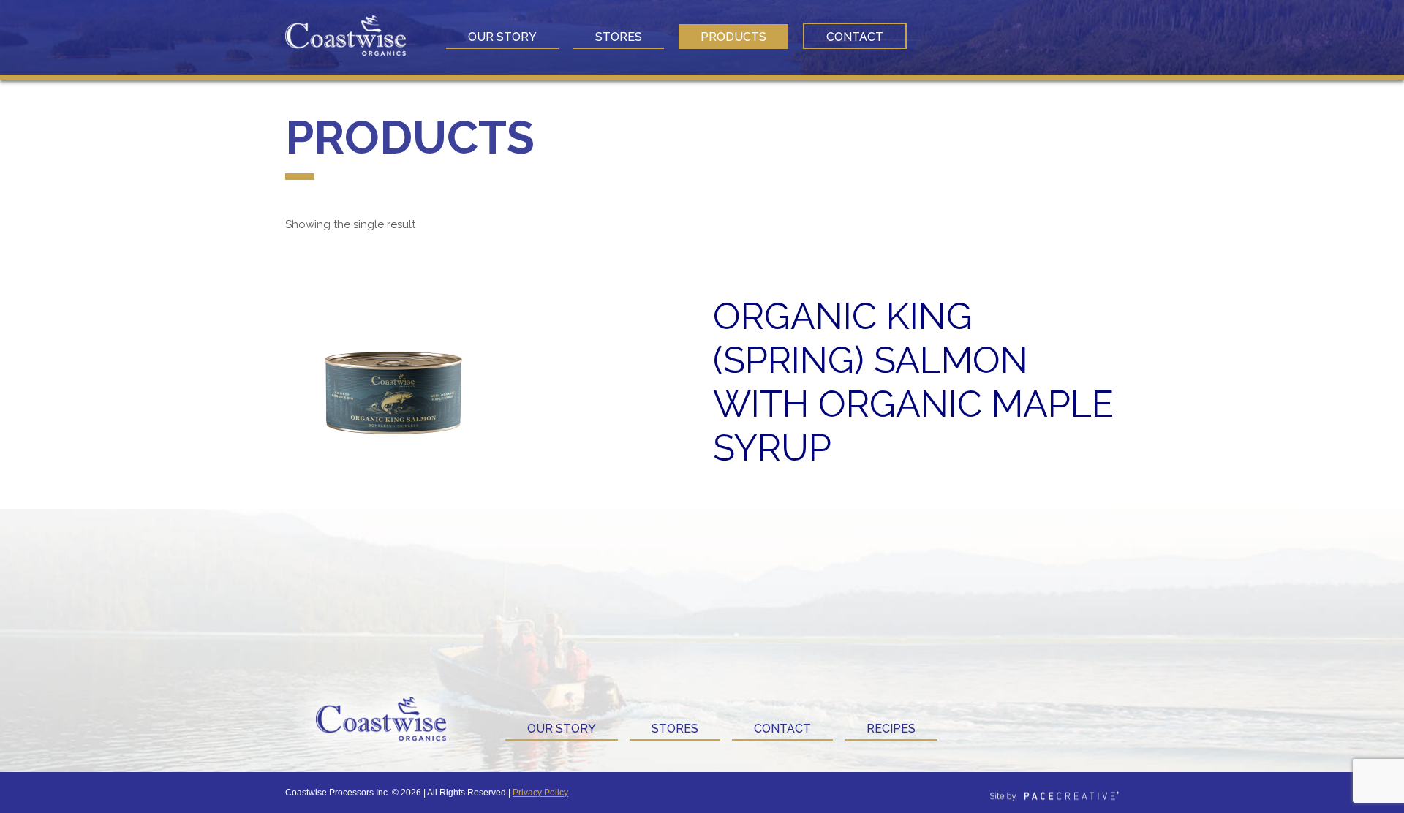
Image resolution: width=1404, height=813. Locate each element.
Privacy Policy (540, 792)
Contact (854, 37)
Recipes (891, 729)
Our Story (502, 37)
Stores (618, 37)
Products (733, 37)
